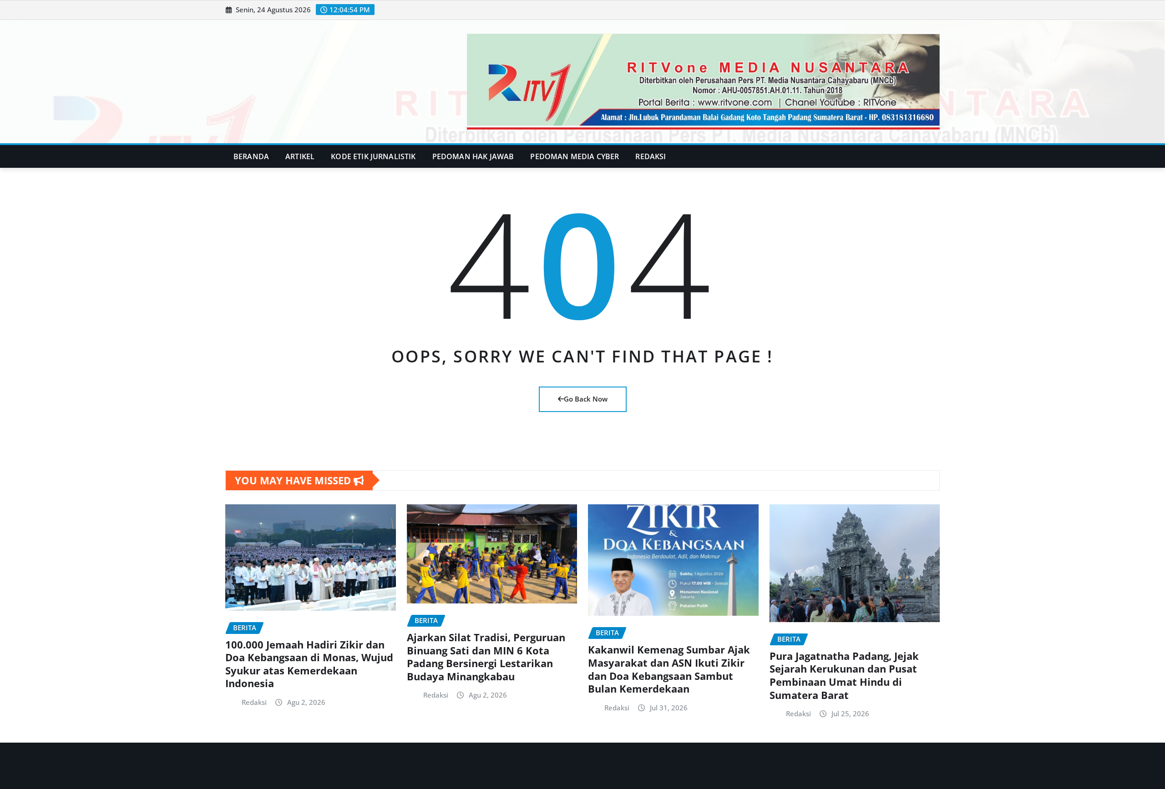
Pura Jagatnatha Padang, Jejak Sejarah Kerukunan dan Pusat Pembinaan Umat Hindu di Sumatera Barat (844, 675)
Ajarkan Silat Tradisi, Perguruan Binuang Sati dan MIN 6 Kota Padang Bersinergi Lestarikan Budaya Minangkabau (486, 656)
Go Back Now (586, 398)
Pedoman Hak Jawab (473, 156)
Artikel (299, 156)
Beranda (251, 156)
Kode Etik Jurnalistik (373, 156)
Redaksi (650, 156)
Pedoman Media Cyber (574, 156)
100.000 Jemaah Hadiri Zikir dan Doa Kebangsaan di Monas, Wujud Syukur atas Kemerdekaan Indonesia (309, 664)
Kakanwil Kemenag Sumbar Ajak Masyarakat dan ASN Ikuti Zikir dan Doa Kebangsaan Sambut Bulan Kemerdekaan (669, 669)
